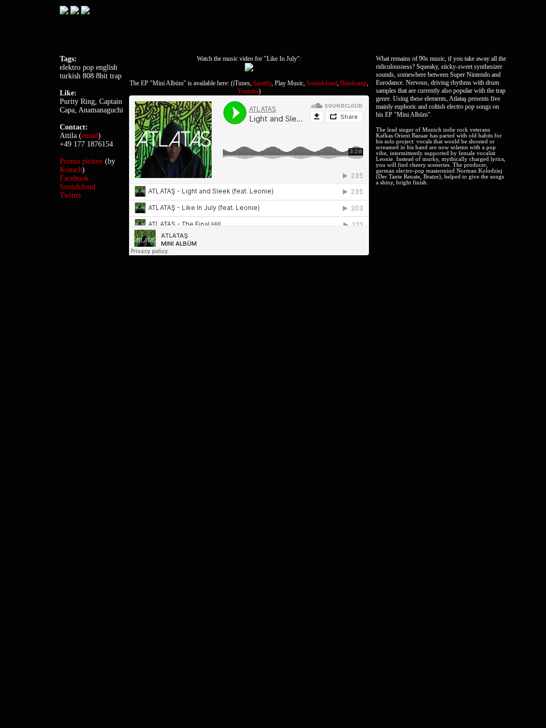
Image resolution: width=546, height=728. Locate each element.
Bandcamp (353, 83)
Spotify (262, 83)
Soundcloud (322, 83)
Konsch (71, 170)
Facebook (74, 178)
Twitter (71, 195)
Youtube (248, 91)
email (90, 136)
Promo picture (81, 161)
